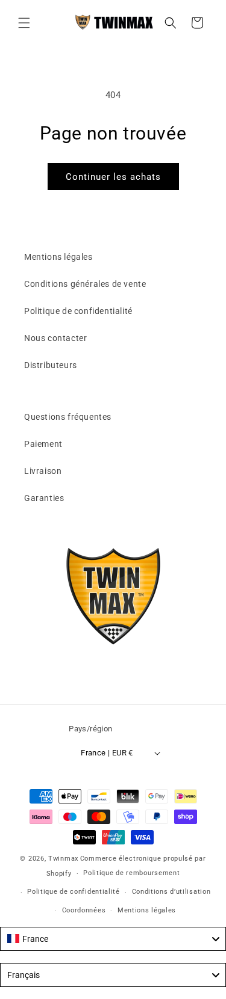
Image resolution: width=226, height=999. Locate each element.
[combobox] (113, 939)
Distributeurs (50, 365)
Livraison (42, 471)
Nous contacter (55, 338)
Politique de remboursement (131, 873)
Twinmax (63, 858)
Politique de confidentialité (78, 311)
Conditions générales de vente (85, 284)
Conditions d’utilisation (171, 892)
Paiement (43, 444)
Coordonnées (84, 910)
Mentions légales (58, 257)
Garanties (44, 498)
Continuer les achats (113, 176)
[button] (24, 23)
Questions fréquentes (67, 417)
